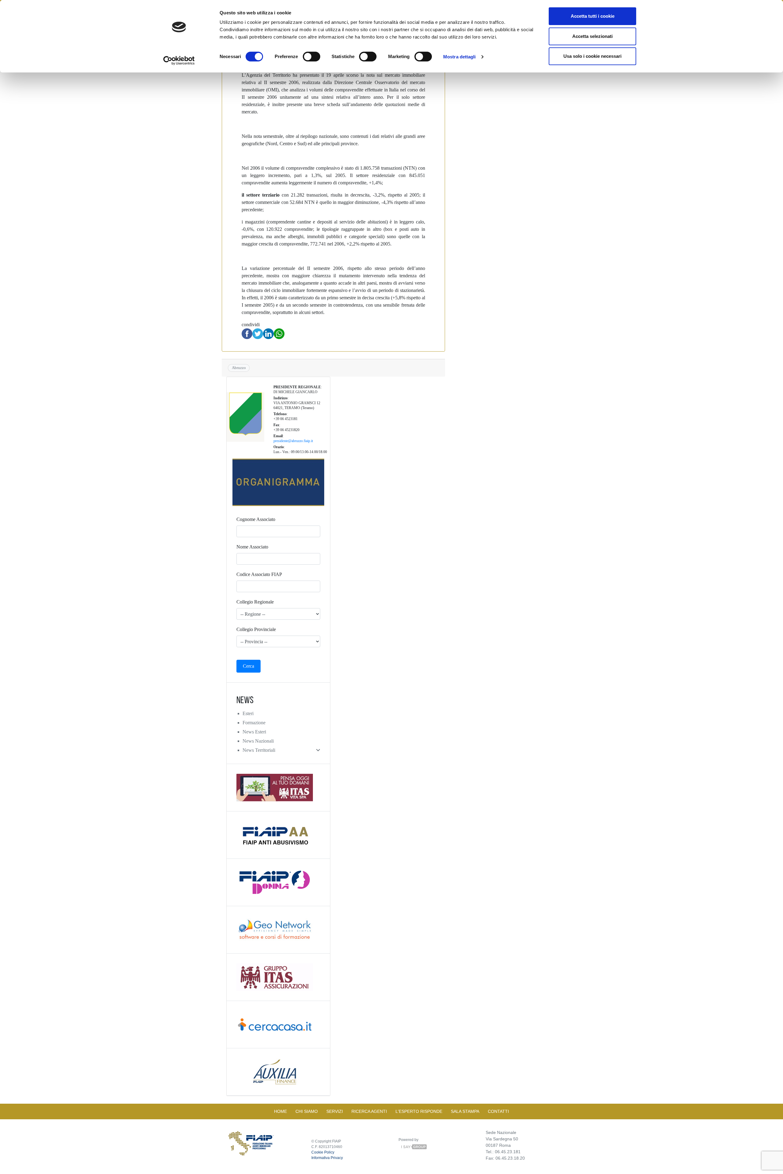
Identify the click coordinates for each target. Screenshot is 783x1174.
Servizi (334, 1111)
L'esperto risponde (418, 1111)
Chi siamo (306, 1111)
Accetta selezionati (592, 36)
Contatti (498, 1111)
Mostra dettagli (459, 56)
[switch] (311, 56)
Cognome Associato (255, 519)
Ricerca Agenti (369, 1111)
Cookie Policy (322, 1152)
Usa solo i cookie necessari (592, 56)
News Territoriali (259, 750)
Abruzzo (239, 367)
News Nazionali (258, 741)
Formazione (254, 722)
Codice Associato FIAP (259, 574)
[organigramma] (278, 482)
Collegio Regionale (255, 601)
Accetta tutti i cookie (592, 16)
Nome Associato (252, 546)
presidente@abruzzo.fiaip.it (293, 441)
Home (280, 1111)
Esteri (248, 713)
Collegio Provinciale (256, 629)
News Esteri (254, 731)
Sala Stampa (465, 1111)
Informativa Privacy (327, 1158)
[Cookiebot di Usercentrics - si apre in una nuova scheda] (179, 60)
